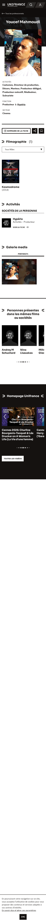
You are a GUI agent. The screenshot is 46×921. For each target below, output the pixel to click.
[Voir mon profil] (40, 5)
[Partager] (34, 131)
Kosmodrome (10, 187)
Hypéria (21, 104)
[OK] (23, 917)
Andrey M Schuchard (8, 351)
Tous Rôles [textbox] (9, 149)
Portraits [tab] (23, 254)
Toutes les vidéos (13, 458)
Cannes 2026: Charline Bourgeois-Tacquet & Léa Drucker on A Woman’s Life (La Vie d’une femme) (17, 435)
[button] (33, 263)
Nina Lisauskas (26, 351)
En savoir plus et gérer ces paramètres (19, 910)
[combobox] (23, 149)
